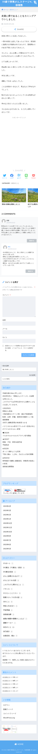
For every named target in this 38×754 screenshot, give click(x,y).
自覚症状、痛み (10, 636)
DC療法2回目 (9, 572)
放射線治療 (8, 614)
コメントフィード (9, 713)
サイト (4, 337)
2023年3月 (7, 510)
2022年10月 (7, 532)
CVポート (8, 563)
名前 (4, 320)
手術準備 (7, 610)
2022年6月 (7, 544)
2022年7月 (7, 540)
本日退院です (6, 677)
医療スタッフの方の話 (12, 597)
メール (4, 329)
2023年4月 (7, 506)
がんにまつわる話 (11, 580)
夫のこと (7, 601)
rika (9, 246)
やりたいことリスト (11, 593)
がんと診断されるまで (12, 576)
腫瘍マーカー (9, 623)
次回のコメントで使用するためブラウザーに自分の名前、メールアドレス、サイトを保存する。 (20, 348)
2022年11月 (7, 527)
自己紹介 (7, 631)
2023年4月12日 (10, 222)
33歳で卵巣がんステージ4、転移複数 (19, 3)
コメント (6, 295)
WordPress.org (9, 718)
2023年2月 (7, 515)
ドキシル (7, 589)
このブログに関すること (13, 584)
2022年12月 (7, 523)
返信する (31, 240)
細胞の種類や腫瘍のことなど (14, 618)
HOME (20, 744)
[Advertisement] (19, 142)
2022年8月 (7, 536)
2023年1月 (7, 519)
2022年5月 (7, 549)
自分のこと (15, 183)
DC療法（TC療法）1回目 (13, 567)
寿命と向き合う (10, 606)
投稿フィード (8, 709)
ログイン (6, 705)
